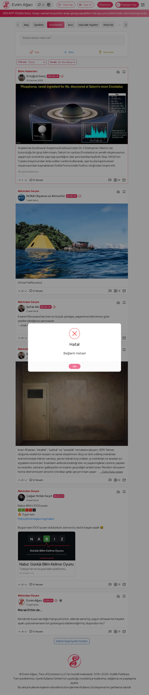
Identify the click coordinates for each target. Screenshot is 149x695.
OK (74, 366)
